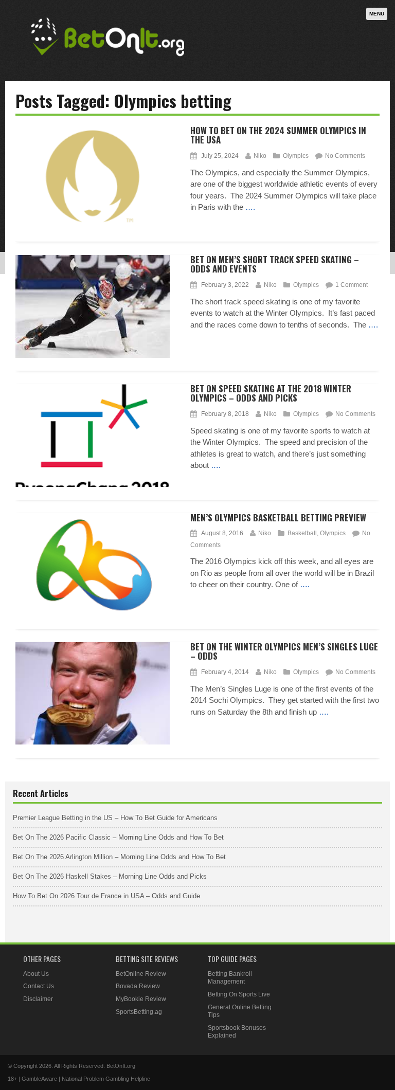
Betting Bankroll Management (230, 978)
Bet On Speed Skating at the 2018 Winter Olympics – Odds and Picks (270, 393)
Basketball (302, 533)
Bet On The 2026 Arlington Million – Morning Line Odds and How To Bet (119, 857)
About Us (36, 973)
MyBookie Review (141, 999)
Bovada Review (138, 986)
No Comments (345, 155)
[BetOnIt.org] (108, 60)
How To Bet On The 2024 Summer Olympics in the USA (278, 135)
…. (250, 207)
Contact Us (38, 986)
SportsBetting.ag (139, 1011)
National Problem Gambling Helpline (106, 1079)
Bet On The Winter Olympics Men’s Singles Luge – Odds (284, 651)
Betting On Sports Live (239, 994)
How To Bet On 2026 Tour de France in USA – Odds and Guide (106, 896)
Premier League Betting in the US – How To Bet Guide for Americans (115, 818)
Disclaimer (38, 999)
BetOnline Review (141, 973)
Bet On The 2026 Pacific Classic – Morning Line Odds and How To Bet (118, 837)
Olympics (296, 155)
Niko (260, 155)
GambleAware (39, 1079)
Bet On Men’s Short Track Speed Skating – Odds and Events (274, 264)
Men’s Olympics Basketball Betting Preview (278, 517)
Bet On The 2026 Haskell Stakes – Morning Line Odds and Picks (110, 876)
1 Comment (351, 284)
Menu (376, 13)
